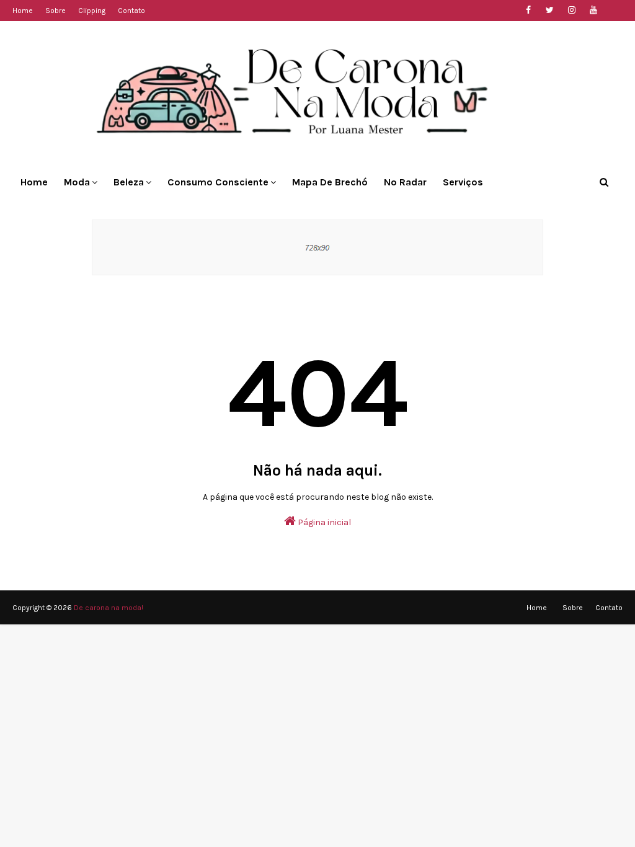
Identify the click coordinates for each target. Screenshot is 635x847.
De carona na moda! (108, 607)
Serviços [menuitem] (463, 182)
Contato (131, 10)
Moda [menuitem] (77, 182)
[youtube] (593, 10)
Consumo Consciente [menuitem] (218, 182)
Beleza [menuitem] (128, 182)
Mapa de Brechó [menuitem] (330, 182)
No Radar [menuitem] (405, 182)
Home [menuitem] (34, 182)
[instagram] (571, 10)
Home (22, 10)
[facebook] (528, 10)
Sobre (55, 10)
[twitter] (549, 10)
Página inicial (323, 522)
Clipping (91, 10)
